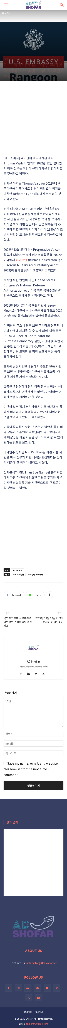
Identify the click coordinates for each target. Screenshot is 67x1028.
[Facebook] (22, 674)
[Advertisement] (33, 118)
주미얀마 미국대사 (35, 574)
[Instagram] (18, 987)
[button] (6, 5)
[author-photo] (33, 655)
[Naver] (47, 988)
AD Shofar (18, 570)
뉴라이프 (39, 1011)
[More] (49, 594)
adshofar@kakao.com (42, 963)
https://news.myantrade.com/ (33, 666)
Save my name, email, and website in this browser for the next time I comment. (32, 769)
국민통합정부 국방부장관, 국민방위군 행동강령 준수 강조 (18, 621)
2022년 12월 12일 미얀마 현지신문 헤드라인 (49, 620)
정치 (9, 13)
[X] (45, 674)
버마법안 (21, 260)
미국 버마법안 (18, 574)
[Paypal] (37, 674)
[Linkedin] (30, 674)
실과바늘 (28, 1011)
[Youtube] (38, 997)
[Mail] (37, 988)
